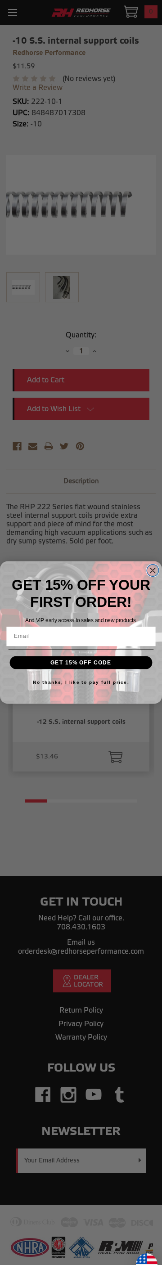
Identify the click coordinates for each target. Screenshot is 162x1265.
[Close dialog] (153, 571)
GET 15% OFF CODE (80, 662)
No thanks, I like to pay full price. (81, 682)
